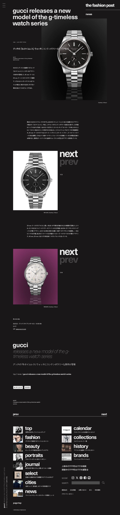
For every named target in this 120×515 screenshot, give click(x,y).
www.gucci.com (21, 329)
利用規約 (97, 490)
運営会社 (64, 490)
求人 (90, 490)
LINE (89, 477)
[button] (69, 153)
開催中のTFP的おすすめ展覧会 (75, 469)
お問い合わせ (82, 490)
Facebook (85, 477)
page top (17, 502)
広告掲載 (73, 490)
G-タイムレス (18, 387)
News (89, 14)
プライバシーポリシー (68, 494)
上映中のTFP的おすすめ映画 (74, 466)
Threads (81, 477)
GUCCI (27, 387)
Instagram (73, 477)
